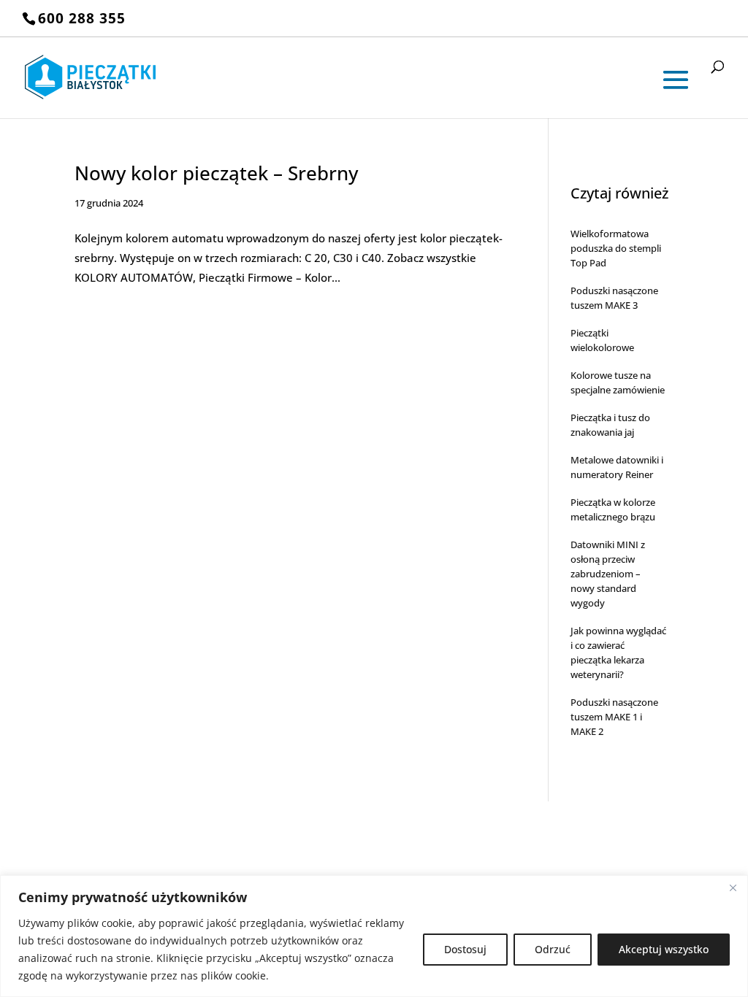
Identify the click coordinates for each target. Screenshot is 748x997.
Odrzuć (552, 949)
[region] (374, 936)
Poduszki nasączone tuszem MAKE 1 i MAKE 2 (614, 717)
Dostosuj (465, 949)
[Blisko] (732, 887)
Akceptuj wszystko (664, 949)
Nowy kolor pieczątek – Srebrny (216, 173)
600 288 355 (82, 18)
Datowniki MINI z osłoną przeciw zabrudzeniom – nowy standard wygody (607, 573)
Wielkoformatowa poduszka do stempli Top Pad (615, 248)
